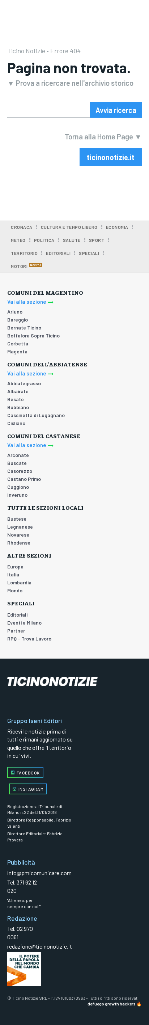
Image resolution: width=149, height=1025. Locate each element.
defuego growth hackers (112, 1003)
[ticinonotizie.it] (74, 681)
